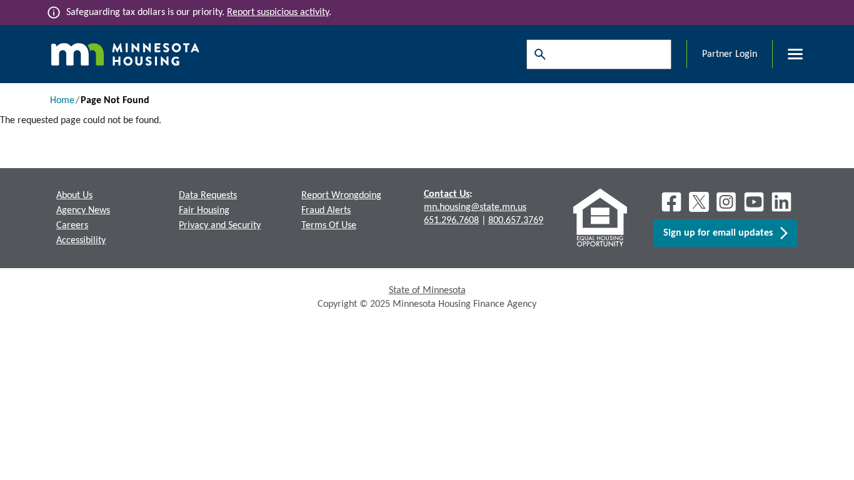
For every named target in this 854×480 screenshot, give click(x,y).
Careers (72, 226)
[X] (699, 202)
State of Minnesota (427, 291)
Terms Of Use (328, 226)
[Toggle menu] (788, 54)
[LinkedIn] (783, 202)
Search (537, 54)
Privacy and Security (220, 226)
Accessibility (81, 241)
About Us (74, 196)
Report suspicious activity (278, 13)
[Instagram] (726, 202)
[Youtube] (754, 202)
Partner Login (729, 54)
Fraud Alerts (326, 211)
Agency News (83, 211)
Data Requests (208, 196)
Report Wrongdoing (341, 196)
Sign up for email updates (721, 233)
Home (62, 101)
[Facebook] (671, 202)
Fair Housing (204, 211)
